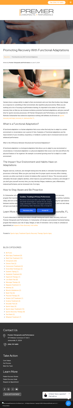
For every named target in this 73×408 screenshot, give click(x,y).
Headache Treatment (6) (14, 274)
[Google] (8, 389)
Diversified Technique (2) (14, 269)
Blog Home (7, 57)
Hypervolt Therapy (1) (13, 277)
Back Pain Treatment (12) (14, 258)
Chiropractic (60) (11, 261)
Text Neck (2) (10, 314)
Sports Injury (47, 233)
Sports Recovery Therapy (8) (15, 312)
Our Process (7, 363)
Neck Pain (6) (10, 293)
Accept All (45, 210)
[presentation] (6, 403)
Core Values (7, 360)
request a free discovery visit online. (26, 225)
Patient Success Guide (10, 379)
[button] (70, 2)
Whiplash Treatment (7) (13, 317)
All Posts (9, 253)
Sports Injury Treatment (18, 233)
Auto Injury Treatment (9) (14, 255)
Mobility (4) (9, 288)
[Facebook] (4, 389)
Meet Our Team (8, 366)
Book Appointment (12, 394)
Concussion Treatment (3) (14, 266)
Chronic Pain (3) (11, 263)
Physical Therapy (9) (12, 296)
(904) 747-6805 (56, 2)
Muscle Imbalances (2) (13, 290)
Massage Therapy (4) (13, 282)
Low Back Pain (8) (12, 280)
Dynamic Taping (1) (12, 271)
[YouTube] (16, 389)
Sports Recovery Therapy (34, 233)
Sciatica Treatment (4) (13, 301)
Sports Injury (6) (11, 306)
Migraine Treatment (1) (13, 285)
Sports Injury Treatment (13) (15, 309)
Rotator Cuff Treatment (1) (14, 298)
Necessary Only (28, 210)
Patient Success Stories (10, 376)
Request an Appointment (11, 382)
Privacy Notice (6, 405)
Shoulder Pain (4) (11, 304)
